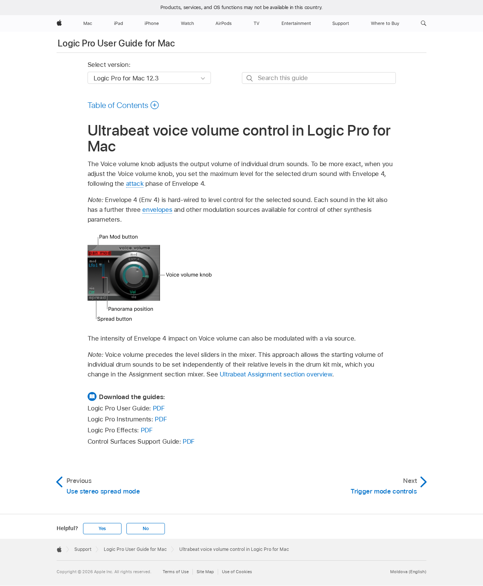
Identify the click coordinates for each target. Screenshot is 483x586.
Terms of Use (176, 571)
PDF (159, 408)
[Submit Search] (250, 78)
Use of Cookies (237, 571)
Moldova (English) (408, 571)
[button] (423, 23)
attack (135, 183)
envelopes (157, 209)
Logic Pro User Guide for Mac (116, 43)
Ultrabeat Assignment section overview (276, 374)
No (146, 528)
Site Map (205, 571)
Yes (102, 528)
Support (82, 549)
